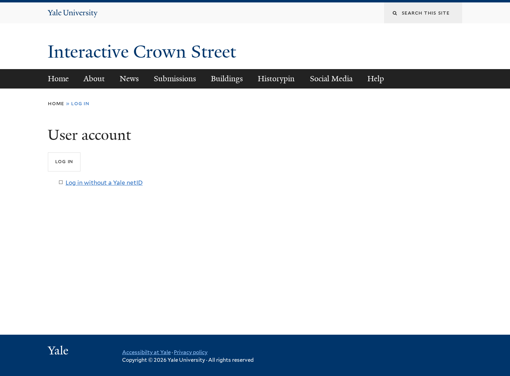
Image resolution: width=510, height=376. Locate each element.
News (129, 79)
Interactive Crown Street (144, 51)
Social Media (331, 79)
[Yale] (59, 351)
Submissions (175, 79)
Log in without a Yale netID (104, 182)
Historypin (276, 79)
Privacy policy (190, 352)
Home (58, 79)
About (94, 79)
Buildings (227, 79)
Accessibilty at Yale (146, 352)
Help (375, 79)
